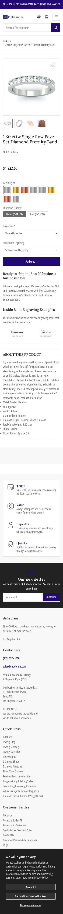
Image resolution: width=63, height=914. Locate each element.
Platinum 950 (16, 199)
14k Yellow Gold (16, 190)
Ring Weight (9, 757)
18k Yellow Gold (51, 190)
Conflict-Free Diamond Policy (17, 830)
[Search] (55, 28)
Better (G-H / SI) (14, 214)
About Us (7, 815)
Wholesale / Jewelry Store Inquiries (21, 791)
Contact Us (8, 835)
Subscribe (51, 597)
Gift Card (7, 737)
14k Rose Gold (24, 190)
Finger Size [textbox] (9, 226)
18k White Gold (42, 190)
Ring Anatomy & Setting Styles (18, 781)
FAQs (5, 845)
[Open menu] (56, 17)
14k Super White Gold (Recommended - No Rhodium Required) (33, 190)
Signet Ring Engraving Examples (19, 786)
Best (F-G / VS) (37, 214)
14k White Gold (7, 190)
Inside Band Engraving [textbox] (13, 243)
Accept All (31, 887)
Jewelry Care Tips (11, 752)
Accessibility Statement (14, 825)
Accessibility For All (12, 820)
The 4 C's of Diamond (13, 771)
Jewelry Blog (9, 742)
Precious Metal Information (17, 776)
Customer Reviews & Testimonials (20, 840)
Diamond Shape (11, 761)
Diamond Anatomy (12, 766)
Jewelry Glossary (11, 747)
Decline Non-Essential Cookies (30, 896)
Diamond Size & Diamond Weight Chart (23, 796)
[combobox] (31, 27)
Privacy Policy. (41, 878)
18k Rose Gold (7, 199)
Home (6, 41)
